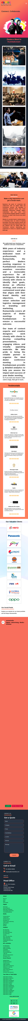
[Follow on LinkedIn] (12, 1001)
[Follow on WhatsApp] (16, 1003)
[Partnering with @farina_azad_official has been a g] (14, 634)
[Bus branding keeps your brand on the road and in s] (14, 782)
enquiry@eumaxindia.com (12, 871)
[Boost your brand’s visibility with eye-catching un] (14, 797)
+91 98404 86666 (10, 869)
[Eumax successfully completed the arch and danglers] (14, 678)
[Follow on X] (16, 1001)
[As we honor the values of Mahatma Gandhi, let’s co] (14, 693)
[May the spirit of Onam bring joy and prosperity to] (14, 767)
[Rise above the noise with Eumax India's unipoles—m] (14, 708)
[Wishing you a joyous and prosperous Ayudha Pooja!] (14, 648)
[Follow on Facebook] (14, 1001)
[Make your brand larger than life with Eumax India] (14, 723)
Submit (14, 855)
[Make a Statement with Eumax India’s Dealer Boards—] (14, 752)
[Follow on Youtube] (14, 1003)
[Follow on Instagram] (12, 1003)
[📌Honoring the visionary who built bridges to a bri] (14, 663)
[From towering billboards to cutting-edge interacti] (14, 737)
